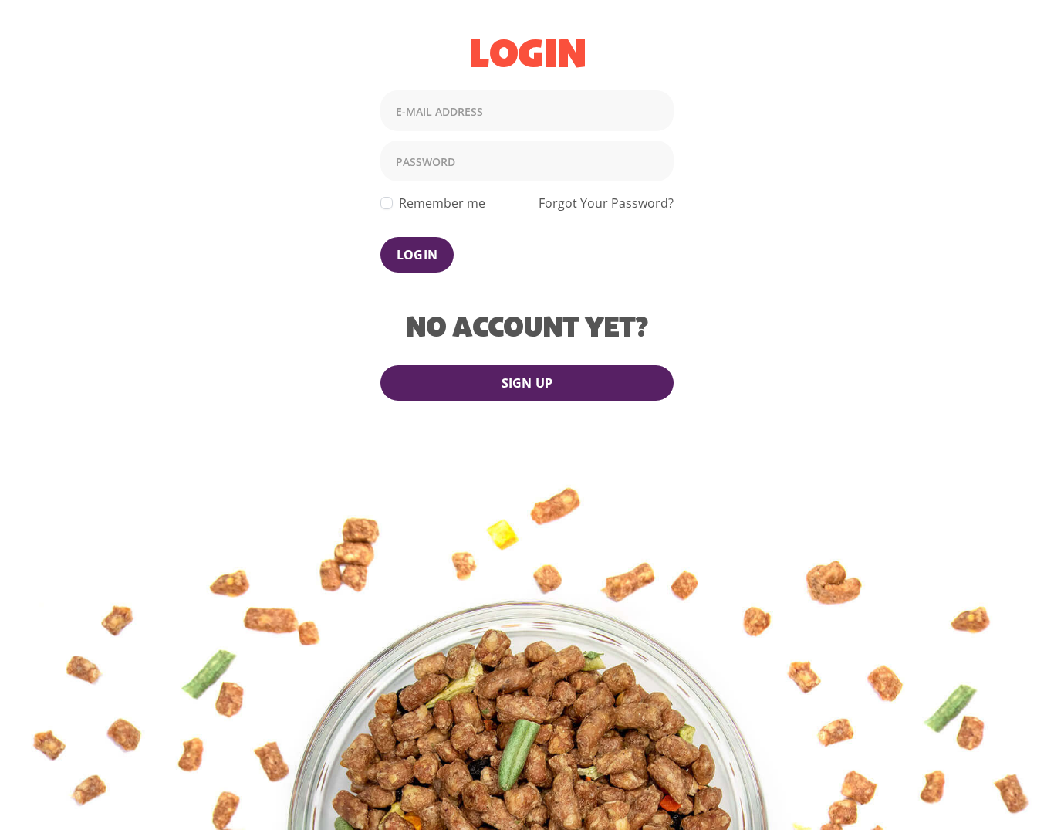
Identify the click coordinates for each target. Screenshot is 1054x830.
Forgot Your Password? (606, 203)
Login (417, 254)
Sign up (527, 382)
